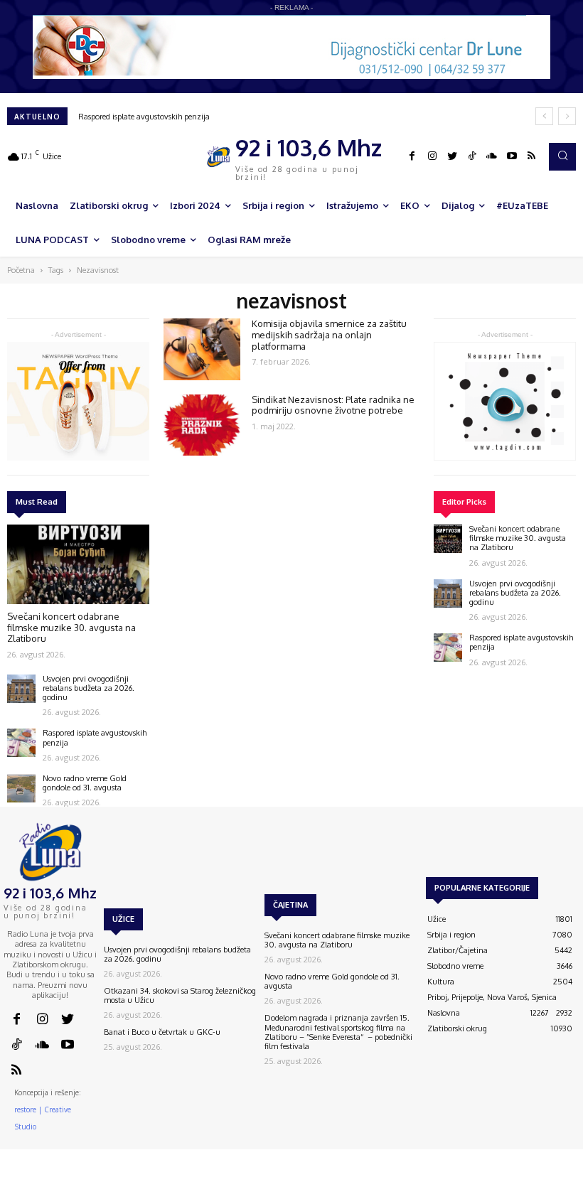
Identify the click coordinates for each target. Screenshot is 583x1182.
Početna (21, 270)
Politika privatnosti (495, 1176)
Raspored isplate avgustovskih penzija (144, 117)
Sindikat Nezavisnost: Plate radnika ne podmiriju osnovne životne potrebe (333, 405)
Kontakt (389, 1176)
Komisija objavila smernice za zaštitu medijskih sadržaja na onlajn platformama (329, 334)
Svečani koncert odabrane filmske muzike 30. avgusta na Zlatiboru (71, 627)
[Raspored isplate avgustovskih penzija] (21, 743)
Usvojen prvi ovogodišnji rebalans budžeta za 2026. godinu (88, 688)
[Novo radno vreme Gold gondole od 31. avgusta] (21, 788)
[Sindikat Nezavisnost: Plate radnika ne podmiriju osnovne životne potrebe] (202, 425)
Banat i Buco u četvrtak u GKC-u (162, 1032)
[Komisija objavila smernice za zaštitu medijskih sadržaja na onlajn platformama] (202, 349)
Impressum (432, 1176)
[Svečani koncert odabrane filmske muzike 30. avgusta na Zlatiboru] (78, 564)
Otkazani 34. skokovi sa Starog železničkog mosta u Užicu (180, 995)
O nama (349, 1176)
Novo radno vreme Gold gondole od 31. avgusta (85, 783)
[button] (562, 156)
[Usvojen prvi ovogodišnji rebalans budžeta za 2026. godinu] (21, 689)
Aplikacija (556, 1176)
